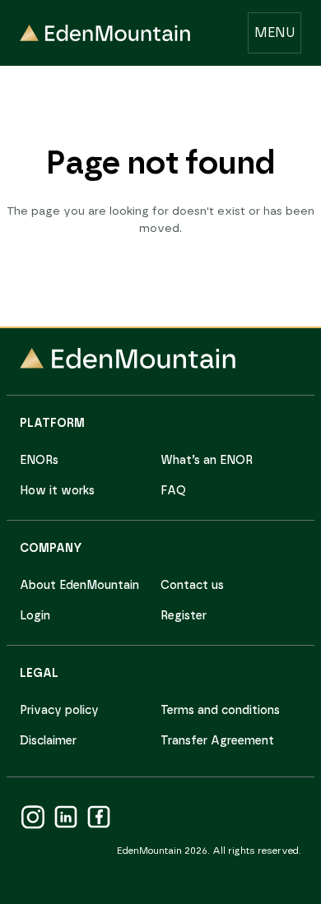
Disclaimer (48, 741)
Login (35, 616)
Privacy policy (59, 710)
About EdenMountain (79, 585)
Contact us (192, 585)
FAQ (173, 491)
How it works (57, 491)
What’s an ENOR (206, 460)
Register (183, 616)
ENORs (39, 460)
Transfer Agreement (217, 741)
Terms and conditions (220, 710)
